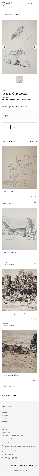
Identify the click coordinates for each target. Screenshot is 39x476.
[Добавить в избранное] (35, 202)
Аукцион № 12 (10, 14)
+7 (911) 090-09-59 (11, 451)
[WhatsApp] (9, 458)
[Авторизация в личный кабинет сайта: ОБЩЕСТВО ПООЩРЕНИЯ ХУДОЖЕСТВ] (32, 4)
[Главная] (4, 14)
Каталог (33, 141)
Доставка (5, 415)
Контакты (5, 412)
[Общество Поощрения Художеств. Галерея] (2, 458)
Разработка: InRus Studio (19, 470)
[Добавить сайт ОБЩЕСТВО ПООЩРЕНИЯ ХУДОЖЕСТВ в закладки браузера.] (28, 4)
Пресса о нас (6, 432)
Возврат (4, 421)
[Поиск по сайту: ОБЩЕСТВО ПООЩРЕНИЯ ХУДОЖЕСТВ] (23, 4)
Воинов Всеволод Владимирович (17, 100)
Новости (4, 429)
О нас (3, 410)
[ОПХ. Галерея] (6, 458)
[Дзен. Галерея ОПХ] (13, 458)
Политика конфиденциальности (12, 435)
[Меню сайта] (35, 4)
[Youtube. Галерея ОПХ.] (16, 458)
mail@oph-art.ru (10, 454)
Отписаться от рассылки (10, 438)
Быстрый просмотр (19, 170)
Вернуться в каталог (10, 395)
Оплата (4, 418)
